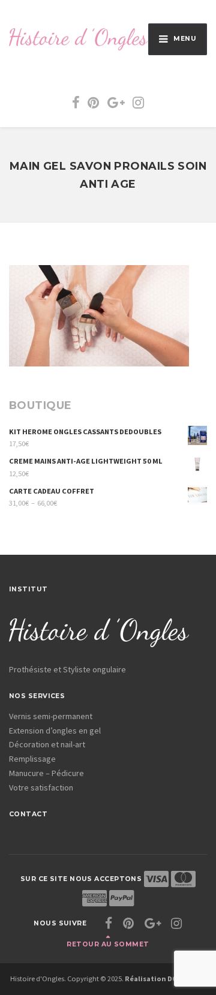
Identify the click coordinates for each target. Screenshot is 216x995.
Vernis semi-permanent (50, 716)
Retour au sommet (108, 944)
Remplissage (32, 758)
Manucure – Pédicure (46, 773)
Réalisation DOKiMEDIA (165, 978)
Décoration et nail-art (47, 744)
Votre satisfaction (41, 787)
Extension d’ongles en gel (55, 730)
